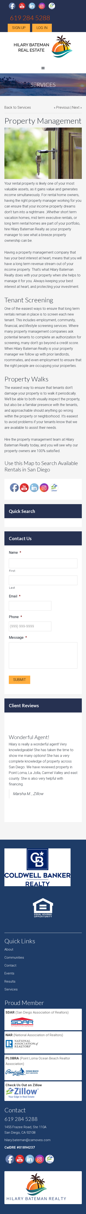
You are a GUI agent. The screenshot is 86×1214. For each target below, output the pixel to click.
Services (11, 989)
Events (9, 973)
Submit (19, 680)
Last (12, 587)
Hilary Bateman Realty (43, 48)
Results (9, 981)
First (12, 570)
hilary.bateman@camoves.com (27, 1140)
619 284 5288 (30, 18)
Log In (42, 28)
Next (75, 107)
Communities (14, 958)
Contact (10, 965)
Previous (63, 107)
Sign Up (19, 28)
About (8, 949)
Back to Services (17, 107)
